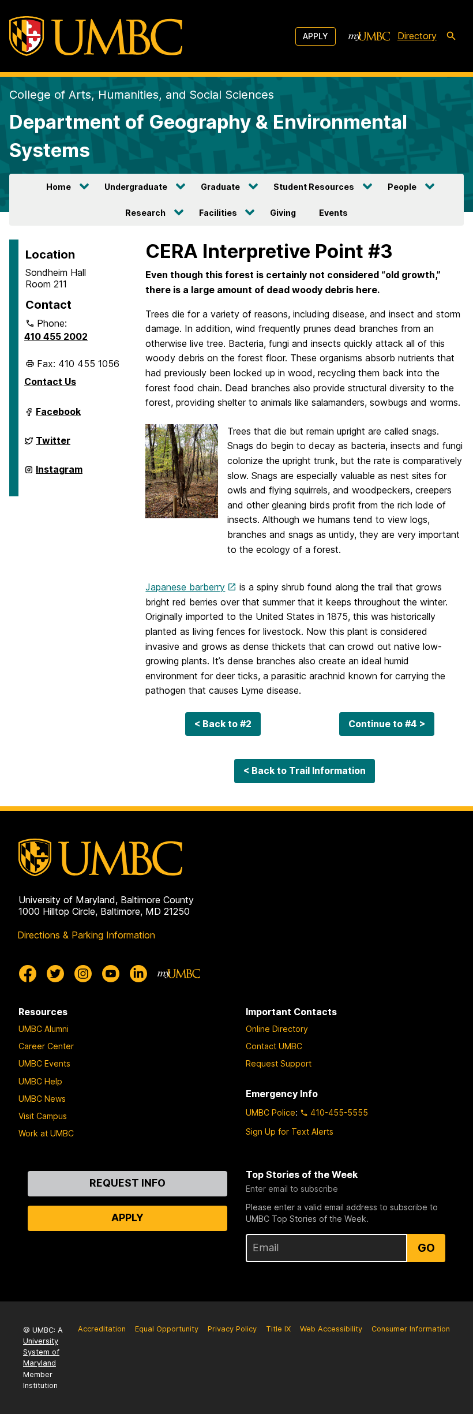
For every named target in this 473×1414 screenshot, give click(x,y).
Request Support (278, 1063)
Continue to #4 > (386, 724)
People (402, 187)
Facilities (218, 213)
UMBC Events (44, 1063)
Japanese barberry (185, 587)
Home (58, 187)
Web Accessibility (331, 1329)
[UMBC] (96, 36)
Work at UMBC (46, 1133)
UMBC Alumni (43, 1029)
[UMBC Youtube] (110, 973)
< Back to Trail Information (304, 770)
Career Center (46, 1046)
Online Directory (277, 1029)
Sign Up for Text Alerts (289, 1131)
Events (333, 213)
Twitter (53, 445)
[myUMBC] (369, 36)
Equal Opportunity (166, 1329)
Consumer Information (410, 1329)
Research (145, 213)
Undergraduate (135, 187)
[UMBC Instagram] (83, 973)
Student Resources (313, 187)
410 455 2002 (56, 336)
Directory (417, 36)
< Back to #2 (222, 724)
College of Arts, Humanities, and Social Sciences (141, 95)
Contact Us (50, 381)
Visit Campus (42, 1116)
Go (426, 1248)
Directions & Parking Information (86, 935)
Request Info (127, 1183)
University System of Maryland (41, 1352)
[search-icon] (451, 36)
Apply (315, 36)
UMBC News (42, 1098)
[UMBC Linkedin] (138, 973)
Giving (283, 213)
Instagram (59, 473)
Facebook (58, 416)
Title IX (278, 1329)
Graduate (220, 187)
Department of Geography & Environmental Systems (208, 136)
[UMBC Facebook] (27, 973)
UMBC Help (40, 1081)
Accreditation (102, 1329)
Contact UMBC (274, 1046)
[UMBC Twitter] (55, 973)
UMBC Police (270, 1112)
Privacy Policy (232, 1329)
